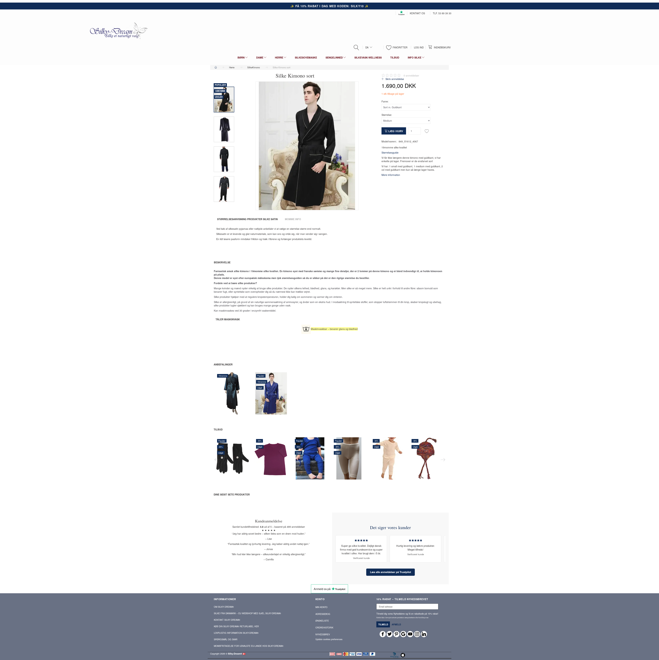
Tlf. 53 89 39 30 (442, 13)
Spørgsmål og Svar (225, 639)
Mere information (390, 175)
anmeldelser (411, 75)
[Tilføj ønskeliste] (426, 131)
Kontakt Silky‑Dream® (227, 619)
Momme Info (293, 219)
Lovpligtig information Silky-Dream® (236, 632)
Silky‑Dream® (235, 653)
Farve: (385, 101)
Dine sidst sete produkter (232, 494)
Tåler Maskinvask (228, 319)
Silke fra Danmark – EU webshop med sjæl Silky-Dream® (247, 613)
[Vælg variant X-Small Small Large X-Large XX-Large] (223, 401)
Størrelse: (386, 114)
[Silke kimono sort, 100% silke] (307, 145)
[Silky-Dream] (117, 30)
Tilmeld (383, 624)
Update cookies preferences (328, 639)
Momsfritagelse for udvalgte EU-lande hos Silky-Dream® (248, 645)
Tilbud (218, 429)
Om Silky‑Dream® (224, 606)
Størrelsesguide (389, 152)
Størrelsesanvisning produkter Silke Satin (247, 219)
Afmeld (396, 624)
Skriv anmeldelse (394, 79)
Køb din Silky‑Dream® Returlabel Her (236, 626)
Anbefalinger (223, 364)
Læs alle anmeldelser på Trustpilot (390, 572)
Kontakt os (417, 13)
